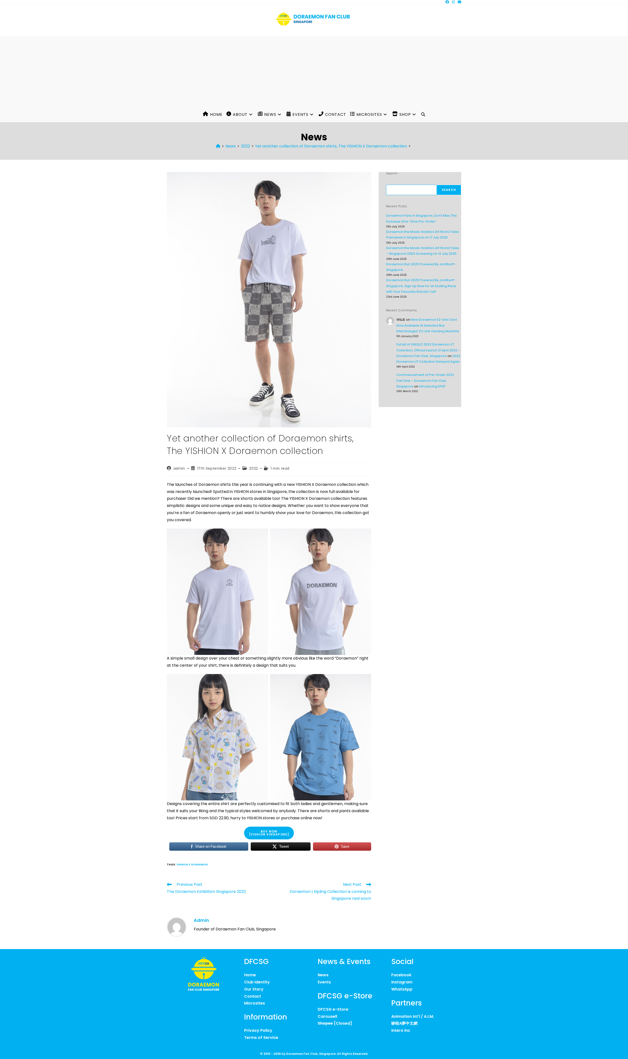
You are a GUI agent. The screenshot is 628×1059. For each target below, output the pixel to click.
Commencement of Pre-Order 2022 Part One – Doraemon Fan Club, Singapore (425, 380)
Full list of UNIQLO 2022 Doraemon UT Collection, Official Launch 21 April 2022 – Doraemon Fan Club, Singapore (428, 350)
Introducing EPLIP (432, 386)
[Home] (218, 146)
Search (449, 190)
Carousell (327, 1016)
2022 (253, 468)
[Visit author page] (176, 927)
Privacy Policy (258, 1030)
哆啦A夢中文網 (404, 1023)
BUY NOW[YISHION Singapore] (269, 832)
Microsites (254, 1003)
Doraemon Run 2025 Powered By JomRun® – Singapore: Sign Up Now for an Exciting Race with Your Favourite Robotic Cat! (421, 286)
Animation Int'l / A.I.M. (412, 1016)
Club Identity (257, 982)
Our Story (253, 989)
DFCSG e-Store (333, 1009)
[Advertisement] (314, 70)
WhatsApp (401, 989)
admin (179, 468)
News (323, 975)
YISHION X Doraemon (192, 864)
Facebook (401, 975)
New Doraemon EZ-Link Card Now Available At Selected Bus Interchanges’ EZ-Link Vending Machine (427, 325)
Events (324, 982)
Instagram (401, 982)
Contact (252, 996)
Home (250, 975)
